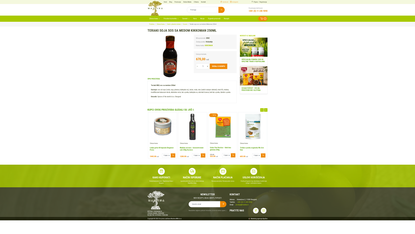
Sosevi (185, 24)
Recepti (226, 19)
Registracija (263, 2)
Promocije (178, 2)
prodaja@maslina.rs (242, 205)
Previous (262, 110)
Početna (151, 24)
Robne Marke (187, 2)
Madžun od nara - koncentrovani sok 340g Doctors (191, 149)
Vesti (165, 2)
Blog (170, 2)
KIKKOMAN (209, 45)
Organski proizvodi (214, 19)
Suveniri (185, 19)
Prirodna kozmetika (170, 19)
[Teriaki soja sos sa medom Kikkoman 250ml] (169, 56)
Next (265, 110)
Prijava (256, 2)
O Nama (196, 2)
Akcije (202, 19)
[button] (262, 18)
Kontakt (203, 2)
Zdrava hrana (153, 19)
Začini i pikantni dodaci (174, 24)
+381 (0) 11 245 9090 (258, 11)
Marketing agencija (256, 218)
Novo (195, 19)
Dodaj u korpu (218, 66)
